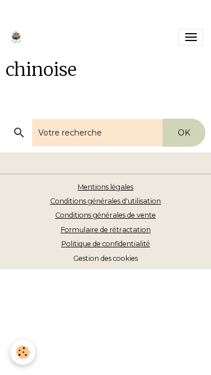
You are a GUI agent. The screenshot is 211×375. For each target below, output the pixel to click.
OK (184, 133)
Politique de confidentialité (105, 244)
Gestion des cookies (105, 258)
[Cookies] (22, 352)
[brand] (18, 37)
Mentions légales (105, 187)
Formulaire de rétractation (106, 229)
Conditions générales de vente (105, 215)
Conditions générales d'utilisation (105, 201)
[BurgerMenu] (190, 37)
